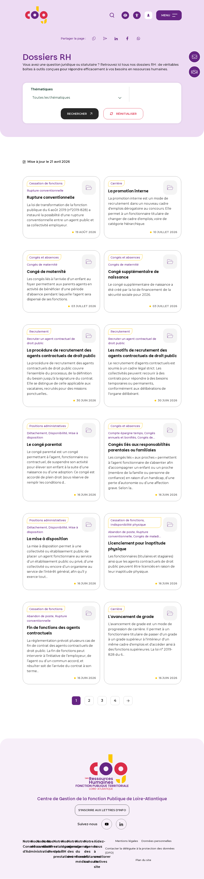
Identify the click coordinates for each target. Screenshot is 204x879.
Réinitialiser (126, 114)
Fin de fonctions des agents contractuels (53, 630)
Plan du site (143, 860)
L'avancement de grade (131, 616)
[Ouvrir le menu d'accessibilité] (137, 15)
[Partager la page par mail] (105, 38)
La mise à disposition (47, 539)
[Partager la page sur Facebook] (127, 38)
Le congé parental (44, 444)
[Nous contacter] (194, 72)
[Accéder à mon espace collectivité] (148, 15)
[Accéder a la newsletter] (194, 57)
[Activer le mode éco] (125, 15)
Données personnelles (156, 840)
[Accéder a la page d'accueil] (35, 15)
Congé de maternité (46, 271)
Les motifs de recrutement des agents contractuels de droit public (142, 353)
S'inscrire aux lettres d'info (102, 810)
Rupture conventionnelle (51, 197)
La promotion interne (128, 191)
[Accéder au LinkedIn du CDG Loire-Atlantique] (121, 824)
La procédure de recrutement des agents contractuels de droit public (61, 353)
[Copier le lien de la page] (94, 38)
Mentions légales (126, 840)
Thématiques (55, 94)
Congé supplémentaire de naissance (133, 274)
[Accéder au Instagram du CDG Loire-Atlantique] (106, 824)
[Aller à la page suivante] (128, 700)
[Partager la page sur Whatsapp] (138, 38)
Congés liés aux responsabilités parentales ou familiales (139, 447)
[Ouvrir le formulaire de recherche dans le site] (112, 15)
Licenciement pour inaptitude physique (137, 546)
